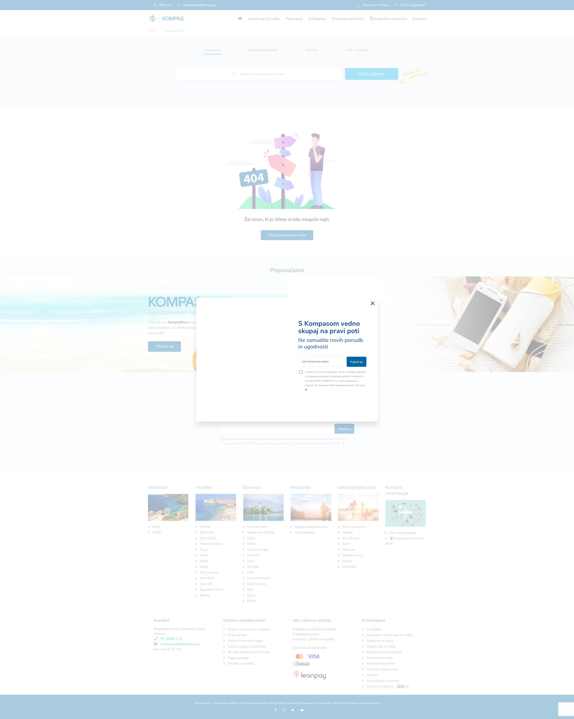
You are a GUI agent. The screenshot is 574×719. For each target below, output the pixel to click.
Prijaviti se (356, 362)
